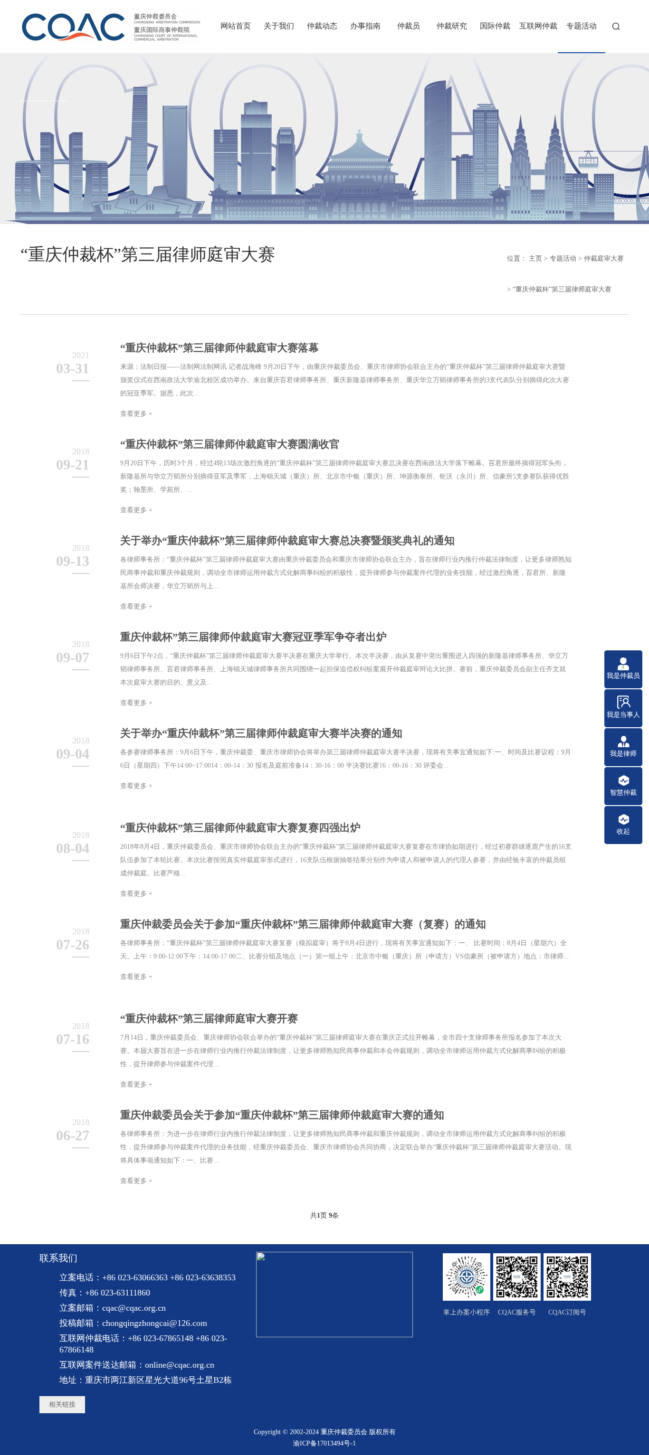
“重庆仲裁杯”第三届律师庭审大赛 (562, 289)
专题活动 (563, 258)
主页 (535, 258)
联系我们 (58, 1258)
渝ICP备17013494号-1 (324, 1443)
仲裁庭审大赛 (604, 258)
